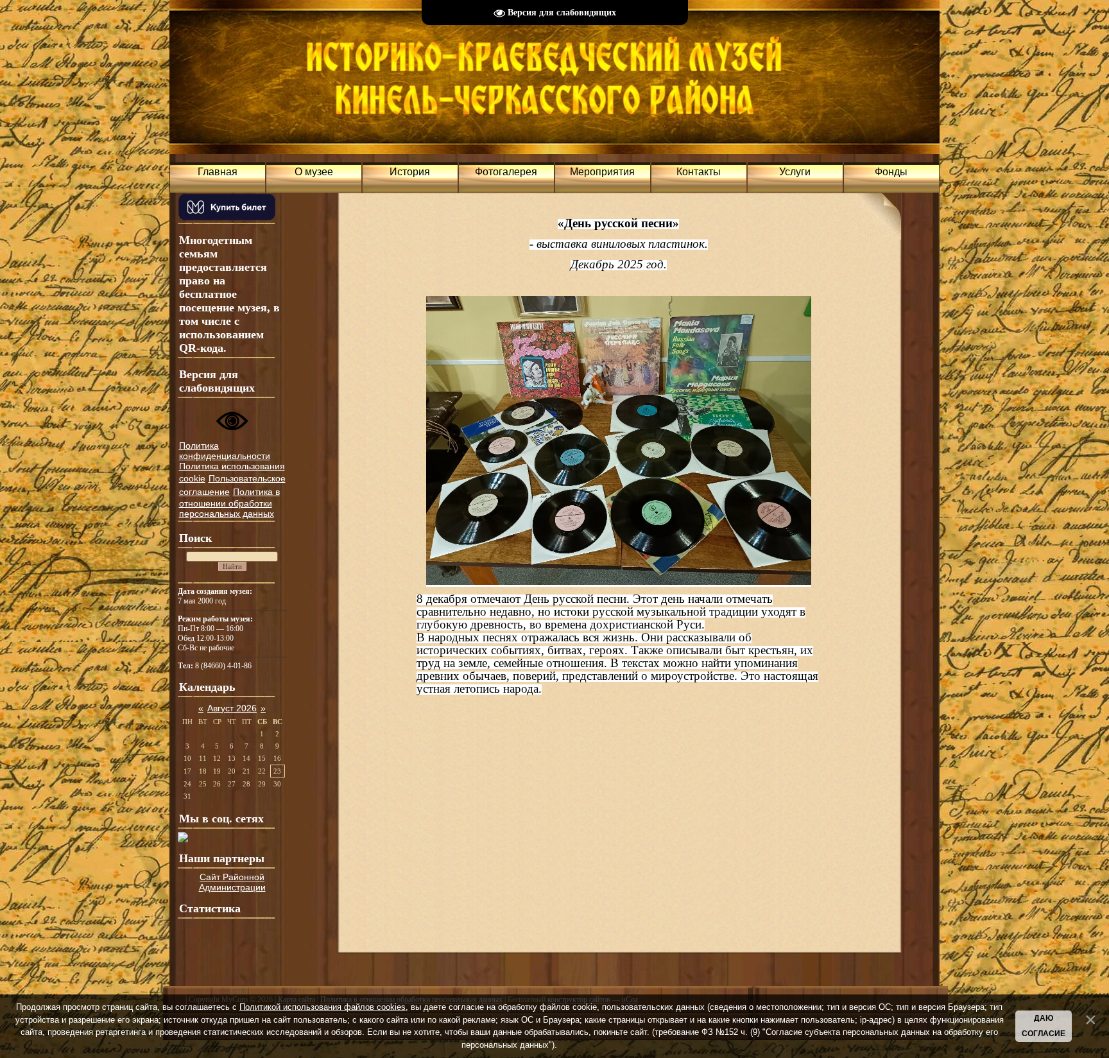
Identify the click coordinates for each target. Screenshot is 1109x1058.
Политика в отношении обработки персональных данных (229, 503)
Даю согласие (1043, 1026)
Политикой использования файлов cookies (322, 1007)
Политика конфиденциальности (224, 450)
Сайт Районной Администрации (232, 882)
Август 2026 (232, 708)
